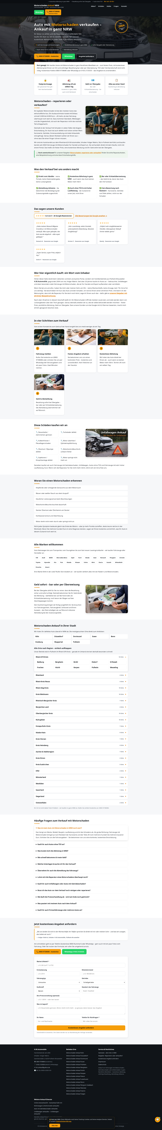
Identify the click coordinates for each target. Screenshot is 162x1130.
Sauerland (80, 790)
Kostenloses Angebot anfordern (81, 1028)
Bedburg (40, 662)
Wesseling (114, 667)
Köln (37, 636)
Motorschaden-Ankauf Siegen (75, 1094)
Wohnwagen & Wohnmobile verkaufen (46, 1106)
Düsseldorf (58, 636)
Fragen (116, 6)
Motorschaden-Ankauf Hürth (75, 1070)
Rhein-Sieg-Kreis (80, 688)
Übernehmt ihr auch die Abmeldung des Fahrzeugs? (58, 871)
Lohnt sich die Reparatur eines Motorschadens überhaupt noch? (63, 877)
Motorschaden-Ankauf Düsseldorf (77, 1056)
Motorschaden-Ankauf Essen (75, 1062)
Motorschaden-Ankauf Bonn (75, 1082)
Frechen (40, 667)
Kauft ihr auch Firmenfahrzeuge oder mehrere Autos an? (60, 910)
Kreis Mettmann (80, 694)
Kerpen (76, 667)
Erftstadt (113, 662)
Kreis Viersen (80, 739)
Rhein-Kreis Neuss (80, 681)
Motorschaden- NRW (49, 6)
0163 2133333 (40, 1064)
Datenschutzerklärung (63, 1121)
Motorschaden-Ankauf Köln (75, 1053)
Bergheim (59, 662)
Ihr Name (40, 1017)
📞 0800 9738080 (53, 12)
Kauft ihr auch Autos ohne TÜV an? (51, 844)
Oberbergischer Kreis (80, 713)
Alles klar (55, 1125)
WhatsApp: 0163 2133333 (74, 952)
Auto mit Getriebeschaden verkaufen (46, 1109)
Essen (94, 636)
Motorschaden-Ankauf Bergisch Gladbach (79, 1085)
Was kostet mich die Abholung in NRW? (53, 851)
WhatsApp (39, 12)
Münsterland (80, 777)
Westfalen (80, 784)
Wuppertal (58, 642)
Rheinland (80, 675)
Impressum (102, 1062)
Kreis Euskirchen (80, 764)
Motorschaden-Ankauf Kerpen (76, 1073)
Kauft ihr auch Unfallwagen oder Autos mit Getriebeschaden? (62, 884)
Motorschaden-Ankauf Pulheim (76, 1064)
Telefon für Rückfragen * (90, 1017)
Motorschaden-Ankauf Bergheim (76, 1067)
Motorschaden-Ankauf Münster (76, 1088)
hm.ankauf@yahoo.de (43, 1067)
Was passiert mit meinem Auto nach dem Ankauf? (57, 903)
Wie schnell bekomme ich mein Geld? (52, 857)
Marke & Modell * (43, 961)
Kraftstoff (40, 987)
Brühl (76, 662)
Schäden (101, 6)
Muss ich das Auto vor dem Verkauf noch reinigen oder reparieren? (64, 890)
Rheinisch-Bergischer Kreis (80, 701)
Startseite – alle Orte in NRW (107, 1053)
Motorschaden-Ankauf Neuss (75, 1076)
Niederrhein (80, 733)
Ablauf (93, 6)
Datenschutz (102, 1064)
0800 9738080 (40, 1062)
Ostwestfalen (80, 803)
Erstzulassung (42, 970)
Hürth (57, 667)
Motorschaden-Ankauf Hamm (75, 1091)
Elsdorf (94, 662)
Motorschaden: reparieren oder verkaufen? (85, 153)
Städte (109, 6)
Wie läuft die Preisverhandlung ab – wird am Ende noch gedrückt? (63, 897)
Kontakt (124, 6)
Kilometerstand (87, 970)
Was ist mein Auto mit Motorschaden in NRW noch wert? (60, 828)
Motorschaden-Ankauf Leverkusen (77, 1079)
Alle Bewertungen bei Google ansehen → (91, 216)
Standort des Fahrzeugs (90, 987)
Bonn (113, 636)
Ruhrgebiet (80, 720)
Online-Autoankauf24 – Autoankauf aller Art (48, 1103)
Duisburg (39, 642)
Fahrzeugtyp (41, 978)
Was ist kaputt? (42, 1004)
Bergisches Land (80, 707)
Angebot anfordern (86, 56)
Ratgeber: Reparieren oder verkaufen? (110, 1056)
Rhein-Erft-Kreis (79, 657)
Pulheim (76, 642)
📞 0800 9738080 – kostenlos (47, 56)
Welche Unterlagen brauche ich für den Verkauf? (57, 864)
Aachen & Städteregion (80, 752)
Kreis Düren (80, 758)
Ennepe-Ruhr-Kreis (80, 726)
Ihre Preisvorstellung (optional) (48, 996)
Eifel (80, 771)
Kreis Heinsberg (80, 745)
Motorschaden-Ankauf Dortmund (77, 1059)
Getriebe (85, 978)
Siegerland (80, 796)
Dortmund (77, 636)
